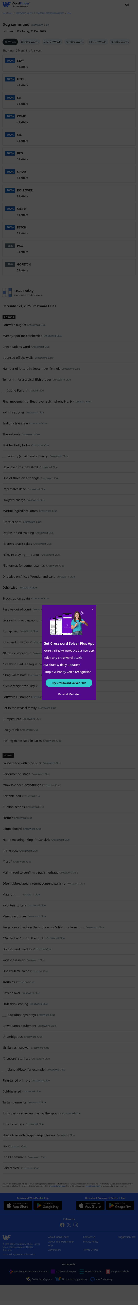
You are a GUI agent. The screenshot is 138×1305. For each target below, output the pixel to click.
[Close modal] (93, 609)
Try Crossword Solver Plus (69, 683)
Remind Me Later (69, 694)
